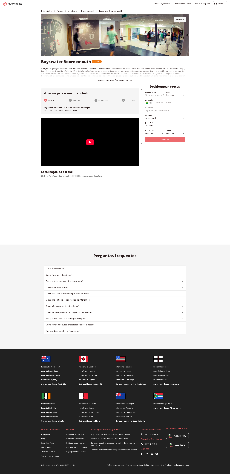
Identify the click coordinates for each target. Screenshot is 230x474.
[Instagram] (147, 454)
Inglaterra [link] (72, 11)
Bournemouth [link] (87, 11)
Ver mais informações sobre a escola (115, 80)
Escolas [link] (60, 11)
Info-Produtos (166, 465)
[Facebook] (143, 454)
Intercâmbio (144, 465)
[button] (97, 61)
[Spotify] (152, 454)
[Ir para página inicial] (13, 3)
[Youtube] (156, 454)
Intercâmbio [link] (46, 11)
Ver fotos (180, 19)
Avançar (165, 139)
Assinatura (155, 465)
